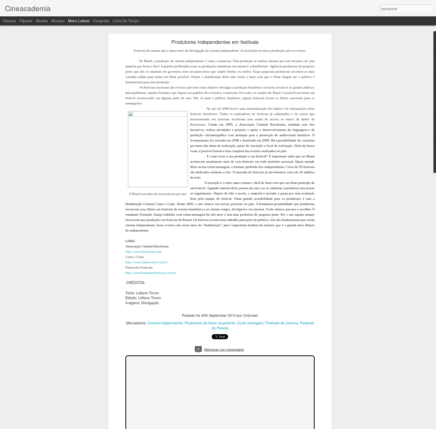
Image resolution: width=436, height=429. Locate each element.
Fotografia (101, 20)
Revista (42, 20)
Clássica (9, 20)
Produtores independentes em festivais (215, 41)
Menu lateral (78, 20)
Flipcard (25, 20)
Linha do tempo (126, 20)
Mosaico (58, 20)
